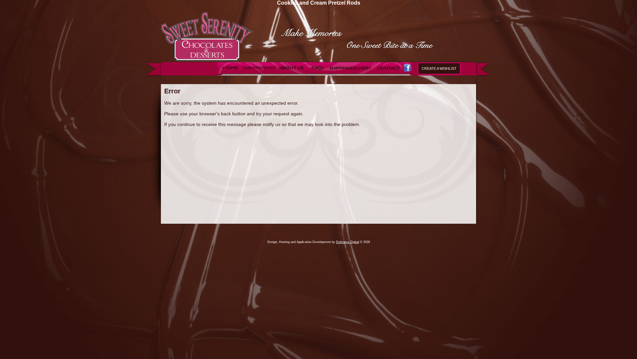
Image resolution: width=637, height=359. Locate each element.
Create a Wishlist (439, 68)
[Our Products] (259, 73)
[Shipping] (351, 73)
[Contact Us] (389, 73)
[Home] (230, 73)
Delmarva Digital (347, 242)
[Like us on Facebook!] (407, 73)
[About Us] (292, 73)
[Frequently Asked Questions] (317, 73)
